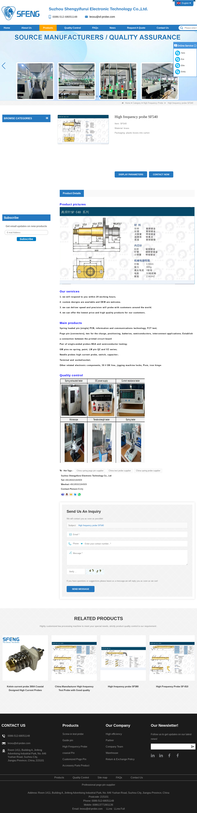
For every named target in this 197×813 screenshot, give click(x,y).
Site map (102, 777)
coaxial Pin (10, 174)
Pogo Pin (9, 149)
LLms (109, 808)
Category (137, 103)
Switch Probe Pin (13, 168)
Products (48, 27)
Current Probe (11, 162)
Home (7, 27)
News (113, 27)
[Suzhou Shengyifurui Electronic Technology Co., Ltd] (21, 13)
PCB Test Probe (12, 125)
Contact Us (163, 27)
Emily (183, 72)
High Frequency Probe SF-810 (172, 686)
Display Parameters (131, 174)
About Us (26, 27)
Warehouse (112, 753)
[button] (97, 96)
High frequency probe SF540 (91, 525)
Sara (182, 53)
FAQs (95, 27)
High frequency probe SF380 (123, 686)
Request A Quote (136, 27)
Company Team (114, 746)
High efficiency (114, 734)
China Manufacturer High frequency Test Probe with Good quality (74, 688)
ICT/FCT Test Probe (14, 131)
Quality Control (72, 27)
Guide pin (9, 199)
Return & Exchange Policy (120, 759)
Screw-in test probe (14, 193)
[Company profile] (153, 755)
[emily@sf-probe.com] (71, 494)
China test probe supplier (120, 470)
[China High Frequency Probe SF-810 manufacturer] (172, 658)
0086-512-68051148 (64, 16)
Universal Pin (11, 137)
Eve (182, 59)
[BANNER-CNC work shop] (98, 65)
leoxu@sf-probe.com (102, 16)
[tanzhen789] (62, 494)
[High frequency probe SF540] (83, 129)
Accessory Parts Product (16, 186)
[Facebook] (169, 755)
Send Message (80, 589)
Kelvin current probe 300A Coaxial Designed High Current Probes (25, 688)
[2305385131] (66, 494)
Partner (110, 740)
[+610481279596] (79, 494)
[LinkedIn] (161, 755)
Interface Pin (11, 143)
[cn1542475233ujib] (75, 494)
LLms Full (119, 808)
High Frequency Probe (153, 103)
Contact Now (161, 174)
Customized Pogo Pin (15, 180)
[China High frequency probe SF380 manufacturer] (123, 658)
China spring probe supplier (148, 470)
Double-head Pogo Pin (16, 156)
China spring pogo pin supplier (90, 470)
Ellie (182, 65)
